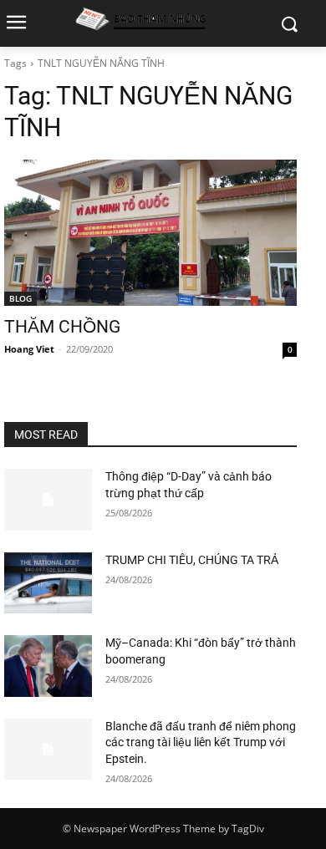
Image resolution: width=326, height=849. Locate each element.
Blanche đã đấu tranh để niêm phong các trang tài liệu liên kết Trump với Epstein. (200, 742)
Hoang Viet (29, 349)
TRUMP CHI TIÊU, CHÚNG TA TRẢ (191, 560)
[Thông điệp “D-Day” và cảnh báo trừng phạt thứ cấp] (48, 500)
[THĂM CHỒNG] (150, 233)
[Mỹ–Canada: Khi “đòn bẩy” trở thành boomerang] (48, 666)
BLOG (20, 298)
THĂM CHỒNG (62, 327)
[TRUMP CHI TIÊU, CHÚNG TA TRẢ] (48, 583)
